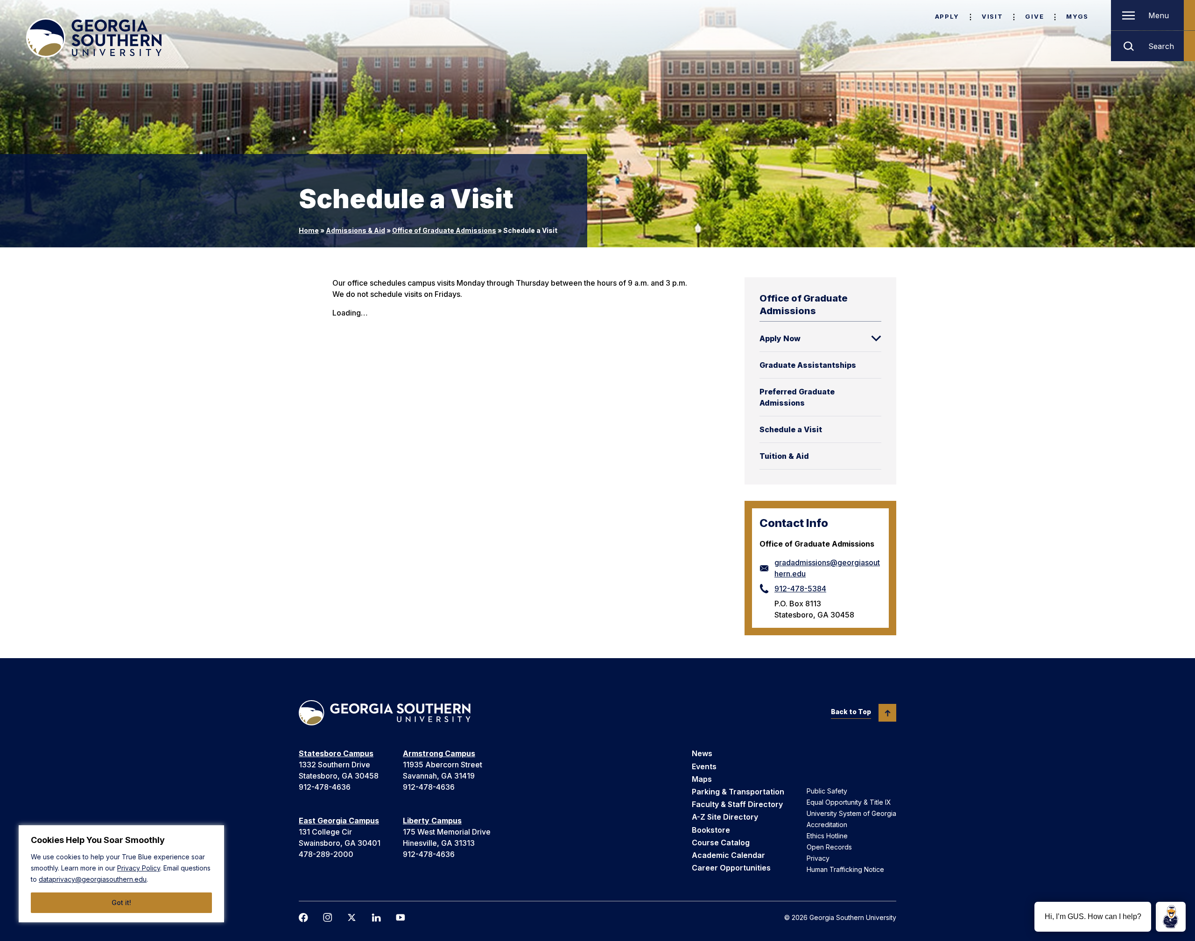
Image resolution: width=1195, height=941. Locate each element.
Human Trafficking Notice (845, 869)
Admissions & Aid (355, 230)
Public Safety (827, 791)
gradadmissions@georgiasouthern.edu (827, 568)
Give (1034, 16)
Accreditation (827, 825)
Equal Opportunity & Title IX (849, 802)
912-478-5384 (800, 588)
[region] (121, 873)
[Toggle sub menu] (876, 338)
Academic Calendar (728, 855)
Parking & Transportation (738, 791)
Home (309, 230)
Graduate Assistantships (807, 365)
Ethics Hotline (827, 836)
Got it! (121, 902)
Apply (947, 16)
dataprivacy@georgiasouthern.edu (93, 879)
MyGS (1077, 16)
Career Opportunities (731, 867)
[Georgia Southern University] (94, 37)
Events (704, 766)
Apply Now (780, 338)
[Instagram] (327, 917)
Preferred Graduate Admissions (797, 397)
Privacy (818, 858)
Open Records (829, 847)
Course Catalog (721, 842)
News (702, 753)
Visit (992, 16)
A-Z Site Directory (725, 817)
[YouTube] (400, 917)
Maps (702, 779)
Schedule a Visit (790, 429)
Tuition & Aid (784, 456)
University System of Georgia (851, 813)
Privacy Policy (138, 868)
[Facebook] (303, 917)
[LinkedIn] (376, 917)
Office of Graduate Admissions (444, 230)
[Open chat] (1171, 917)
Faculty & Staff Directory (737, 804)
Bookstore (711, 830)
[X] (352, 917)
